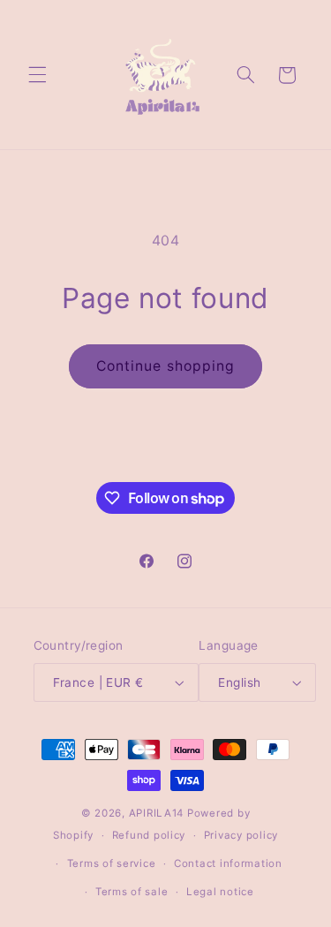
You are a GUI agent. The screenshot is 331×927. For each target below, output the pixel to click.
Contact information (228, 863)
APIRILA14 (156, 813)
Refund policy (149, 835)
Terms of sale (132, 892)
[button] (37, 75)
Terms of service (111, 863)
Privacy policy (241, 835)
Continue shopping (165, 366)
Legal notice (220, 892)
